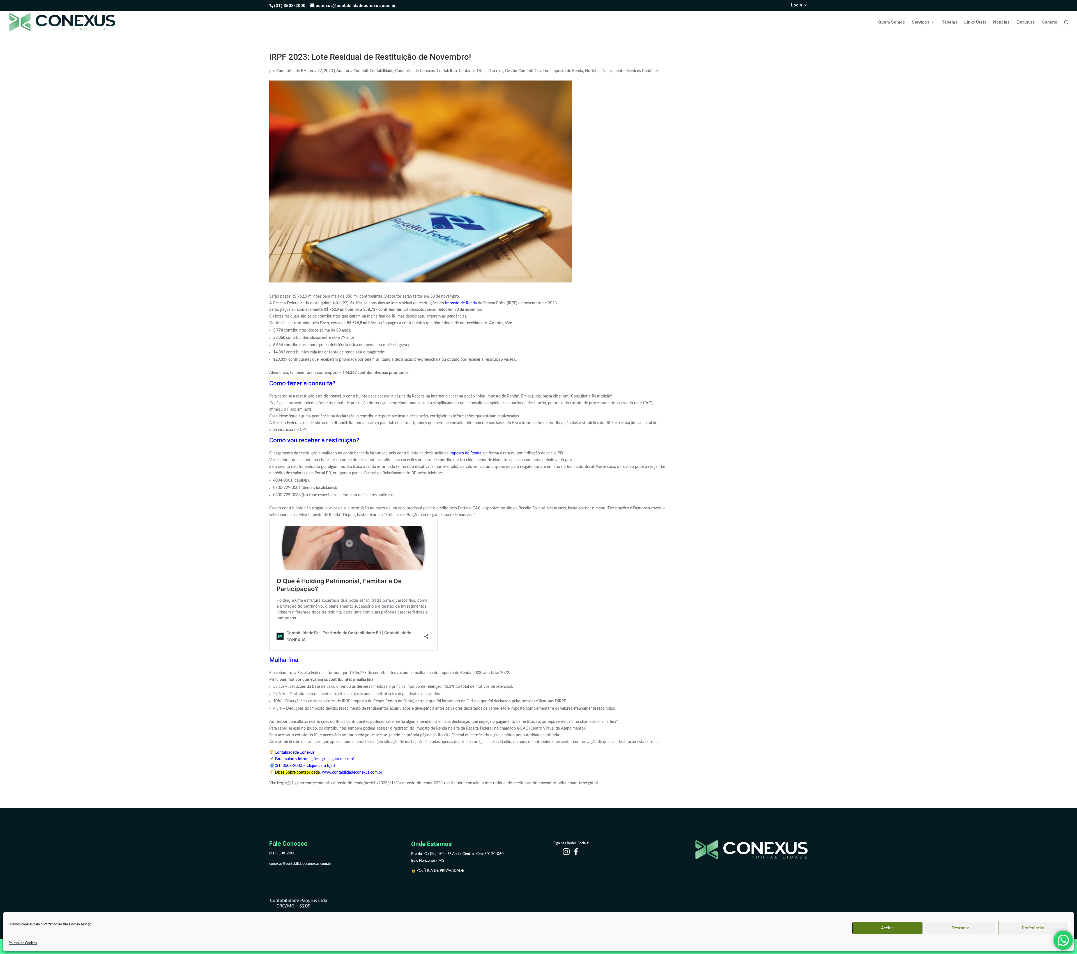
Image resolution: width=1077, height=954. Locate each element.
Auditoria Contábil (352, 71)
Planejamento (613, 71)
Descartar (960, 928)
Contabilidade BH (291, 71)
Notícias (1001, 22)
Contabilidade (381, 71)
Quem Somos (891, 22)
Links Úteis (975, 22)
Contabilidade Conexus (415, 71)
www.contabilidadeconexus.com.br (352, 772)
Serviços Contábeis (643, 71)
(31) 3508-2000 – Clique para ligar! (304, 766)
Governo (542, 71)
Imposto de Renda (567, 71)
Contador (467, 71)
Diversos (495, 71)
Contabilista (447, 71)
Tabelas (949, 22)
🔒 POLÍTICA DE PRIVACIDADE (438, 871)
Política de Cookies (23, 943)
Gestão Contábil (519, 71)
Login (796, 5)
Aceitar (887, 928)
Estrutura (1025, 22)
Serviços (920, 22)
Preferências (1033, 928)
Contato (1049, 22)
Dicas (481, 71)
